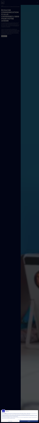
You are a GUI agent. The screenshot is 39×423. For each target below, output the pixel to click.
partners (5, 413)
